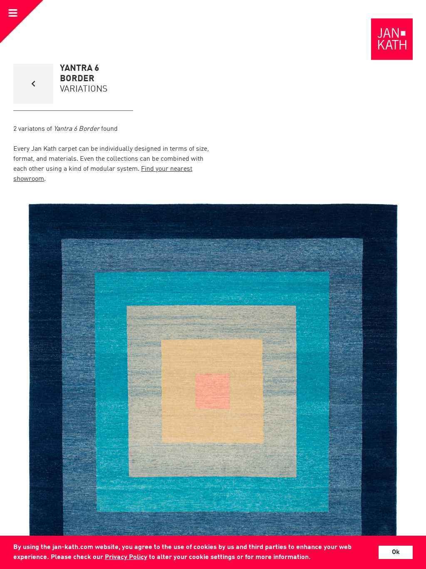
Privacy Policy (126, 557)
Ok (396, 552)
